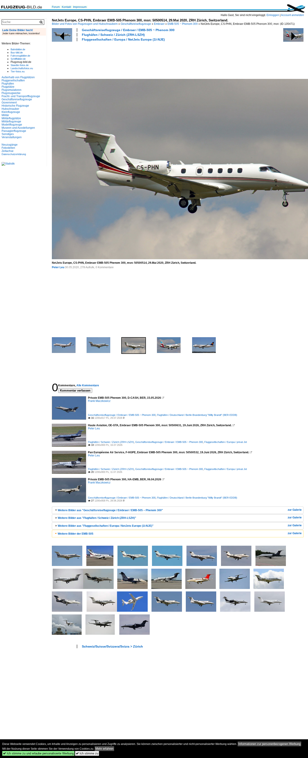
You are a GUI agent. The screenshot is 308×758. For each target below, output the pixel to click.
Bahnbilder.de (18, 49)
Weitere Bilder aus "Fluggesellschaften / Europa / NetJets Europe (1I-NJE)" (106, 525)
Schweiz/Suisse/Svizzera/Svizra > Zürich (112, 646)
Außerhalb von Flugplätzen (18, 77)
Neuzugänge (10, 144)
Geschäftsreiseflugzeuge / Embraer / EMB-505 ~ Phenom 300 (128, 30)
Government (9, 102)
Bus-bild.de (17, 52)
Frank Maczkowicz (99, 401)
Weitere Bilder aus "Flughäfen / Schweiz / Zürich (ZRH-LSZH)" (97, 518)
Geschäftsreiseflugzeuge (136, 23)
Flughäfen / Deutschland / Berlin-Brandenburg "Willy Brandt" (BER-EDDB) (197, 415)
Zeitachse (8, 151)
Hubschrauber (10, 108)
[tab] (177, 510)
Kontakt (66, 7)
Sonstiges (8, 134)
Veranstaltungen (12, 137)
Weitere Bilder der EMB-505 (75, 533)
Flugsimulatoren (11, 90)
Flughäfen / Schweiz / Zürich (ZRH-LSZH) (113, 35)
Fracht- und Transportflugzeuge (21, 96)
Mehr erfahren (104, 748)
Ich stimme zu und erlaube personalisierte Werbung (38, 753)
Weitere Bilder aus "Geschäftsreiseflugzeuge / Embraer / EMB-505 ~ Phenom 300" (110, 510)
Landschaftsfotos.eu (22, 68)
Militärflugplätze (11, 118)
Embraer (159, 23)
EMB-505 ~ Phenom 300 (183, 23)
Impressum (80, 7)
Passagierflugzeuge (14, 131)
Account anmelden (292, 15)
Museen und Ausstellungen (18, 127)
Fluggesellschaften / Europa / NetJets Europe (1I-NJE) (123, 39)
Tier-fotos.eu (18, 71)
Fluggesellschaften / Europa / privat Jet (225, 442)
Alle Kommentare (87, 385)
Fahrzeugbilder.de (20, 55)
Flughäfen (8, 83)
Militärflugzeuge (11, 121)
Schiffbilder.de (18, 58)
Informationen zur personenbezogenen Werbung (269, 744)
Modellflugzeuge (12, 124)
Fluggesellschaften (13, 80)
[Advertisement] (134, 59)
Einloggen (273, 15)
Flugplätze (8, 86)
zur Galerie (295, 509)
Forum (56, 7)
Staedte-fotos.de (20, 65)
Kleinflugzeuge (11, 112)
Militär (5, 115)
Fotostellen (8, 147)
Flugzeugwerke (11, 93)
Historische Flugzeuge (15, 105)
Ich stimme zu (87, 753)
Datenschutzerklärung (14, 154)
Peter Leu (58, 267)
